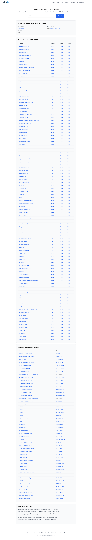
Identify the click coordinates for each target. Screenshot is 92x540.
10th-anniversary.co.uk (25, 298)
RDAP (58, 2)
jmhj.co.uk (22, 144)
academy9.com (23, 132)
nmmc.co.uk (22, 153)
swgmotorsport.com (24, 85)
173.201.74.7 (59, 380)
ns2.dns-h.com (23, 466)
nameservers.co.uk (24, 99)
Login (88, 2)
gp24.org (21, 185)
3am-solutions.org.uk (25, 268)
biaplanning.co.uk (24, 277)
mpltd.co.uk (22, 333)
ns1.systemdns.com (24, 430)
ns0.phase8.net (23, 457)
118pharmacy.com (24, 96)
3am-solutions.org (24, 129)
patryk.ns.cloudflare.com (26, 419)
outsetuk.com (22, 215)
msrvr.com (22, 286)
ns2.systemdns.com (24, 498)
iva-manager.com (23, 52)
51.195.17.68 (59, 478)
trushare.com (22, 339)
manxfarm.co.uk (23, 224)
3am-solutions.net (24, 49)
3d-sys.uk (21, 227)
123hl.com (22, 88)
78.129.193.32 (59, 404)
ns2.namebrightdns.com (25, 492)
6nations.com (22, 188)
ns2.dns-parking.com (24, 436)
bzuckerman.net (23, 289)
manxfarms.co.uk (24, 304)
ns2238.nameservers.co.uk (26, 356)
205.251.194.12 (60, 392)
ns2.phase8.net (23, 454)
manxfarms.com (23, 212)
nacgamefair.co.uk (24, 312)
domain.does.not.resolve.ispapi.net (28, 398)
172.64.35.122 (59, 419)
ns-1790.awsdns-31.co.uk (26, 401)
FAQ (52, 533)
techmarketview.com (24, 209)
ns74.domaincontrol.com (26, 383)
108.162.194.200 (60, 495)
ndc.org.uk (22, 253)
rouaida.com (22, 194)
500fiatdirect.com (23, 73)
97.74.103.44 (59, 416)
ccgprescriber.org (24, 117)
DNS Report (42, 533)
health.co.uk (22, 306)
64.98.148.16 (59, 498)
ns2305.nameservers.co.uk (26, 481)
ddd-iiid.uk (21, 147)
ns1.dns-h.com (23, 463)
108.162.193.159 (60, 445)
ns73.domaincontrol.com (26, 407)
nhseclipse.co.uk (23, 283)
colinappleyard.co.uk (24, 141)
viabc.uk (21, 271)
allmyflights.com (23, 170)
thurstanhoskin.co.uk (25, 238)
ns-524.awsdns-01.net (25, 392)
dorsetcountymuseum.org (26, 200)
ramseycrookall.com (24, 274)
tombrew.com (23, 135)
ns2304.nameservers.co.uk (26, 362)
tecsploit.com (22, 176)
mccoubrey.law (23, 94)
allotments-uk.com (24, 126)
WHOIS (53, 2)
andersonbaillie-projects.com (27, 67)
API (49, 533)
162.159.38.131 (60, 377)
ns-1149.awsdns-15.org (25, 389)
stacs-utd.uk (22, 321)
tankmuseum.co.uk (24, 164)
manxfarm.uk (22, 233)
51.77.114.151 (59, 451)
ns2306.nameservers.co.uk (26, 410)
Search (60, 16)
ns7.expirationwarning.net (26, 478)
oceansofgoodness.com (25, 114)
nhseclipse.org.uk (24, 244)
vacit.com (21, 230)
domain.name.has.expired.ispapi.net (28, 374)
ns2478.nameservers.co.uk (26, 472)
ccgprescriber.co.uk (24, 159)
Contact (62, 533)
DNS (62, 2)
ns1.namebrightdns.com (25, 433)
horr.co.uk (22, 76)
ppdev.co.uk (22, 315)
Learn (35, 533)
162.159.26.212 (60, 371)
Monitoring (82, 2)
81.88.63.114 (59, 457)
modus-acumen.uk (24, 58)
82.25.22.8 (59, 356)
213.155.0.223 (59, 359)
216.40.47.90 (59, 430)
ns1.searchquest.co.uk (25, 404)
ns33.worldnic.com (24, 371)
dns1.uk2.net (22, 359)
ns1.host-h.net (23, 475)
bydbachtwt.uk (23, 64)
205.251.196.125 (60, 389)
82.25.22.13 (59, 386)
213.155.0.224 (59, 427)
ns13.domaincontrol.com (25, 484)
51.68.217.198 (59, 362)
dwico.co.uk (22, 138)
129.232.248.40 (60, 439)
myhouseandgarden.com (26, 203)
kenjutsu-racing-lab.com (25, 301)
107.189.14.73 (59, 410)
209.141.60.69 (60, 481)
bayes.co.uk (22, 295)
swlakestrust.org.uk (24, 292)
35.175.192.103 (60, 492)
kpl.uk (20, 197)
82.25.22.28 (21, 28)
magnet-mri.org (23, 105)
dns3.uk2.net (22, 424)
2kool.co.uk (22, 156)
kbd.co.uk (21, 256)
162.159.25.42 (60, 436)
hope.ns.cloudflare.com (25, 442)
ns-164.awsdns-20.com (25, 395)
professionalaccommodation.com (28, 309)
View (52, 46)
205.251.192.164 (60, 395)
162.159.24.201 (60, 368)
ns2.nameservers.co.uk (25, 451)
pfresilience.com (23, 191)
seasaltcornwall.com (24, 79)
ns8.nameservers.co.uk (25, 386)
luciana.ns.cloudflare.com (26, 377)
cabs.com (21, 61)
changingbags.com (24, 167)
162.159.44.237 (60, 487)
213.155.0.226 (59, 424)
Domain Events (74, 2)
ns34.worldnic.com (24, 421)
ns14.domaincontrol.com (25, 380)
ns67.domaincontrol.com (25, 416)
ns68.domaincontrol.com (26, 413)
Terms (57, 533)
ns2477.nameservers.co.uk (26, 448)
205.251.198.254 (60, 401)
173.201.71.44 (60, 413)
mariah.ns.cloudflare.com (26, 495)
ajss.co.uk (21, 262)
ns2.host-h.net (23, 439)
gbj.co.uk (21, 247)
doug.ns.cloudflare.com (25, 445)
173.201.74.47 (60, 383)
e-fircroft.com (23, 324)
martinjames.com (23, 173)
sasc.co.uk (22, 235)
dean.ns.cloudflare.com (25, 490)
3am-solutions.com (24, 46)
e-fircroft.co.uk (23, 327)
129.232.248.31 (60, 463)
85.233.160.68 (60, 469)
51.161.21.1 (59, 460)
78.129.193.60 (60, 365)
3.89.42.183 (59, 433)
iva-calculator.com (24, 108)
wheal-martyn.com (24, 250)
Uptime (66, 2)
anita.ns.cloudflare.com (25, 353)
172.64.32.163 (60, 442)
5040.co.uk (22, 206)
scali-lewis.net (23, 179)
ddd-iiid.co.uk (22, 150)
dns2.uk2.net (22, 427)
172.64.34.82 (59, 353)
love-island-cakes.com (25, 55)
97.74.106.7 (59, 484)
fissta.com (22, 259)
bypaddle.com (23, 111)
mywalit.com (22, 221)
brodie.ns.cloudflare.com (26, 487)
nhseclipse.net (23, 241)
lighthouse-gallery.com (25, 123)
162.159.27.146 (60, 421)
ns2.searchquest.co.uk (25, 365)
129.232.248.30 (60, 475)
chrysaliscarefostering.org (26, 102)
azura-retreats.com (24, 70)
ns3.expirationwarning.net (26, 460)
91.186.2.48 (59, 454)
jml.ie (20, 82)
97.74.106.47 (59, 407)
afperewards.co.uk (24, 265)
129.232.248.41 (60, 466)
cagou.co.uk (22, 336)
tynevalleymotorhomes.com (26, 91)
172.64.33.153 (59, 490)
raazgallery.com (23, 318)
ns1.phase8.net (23, 469)
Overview (29, 533)
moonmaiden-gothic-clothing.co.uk (28, 280)
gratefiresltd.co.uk (24, 182)
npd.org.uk (22, 330)
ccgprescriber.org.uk (24, 162)
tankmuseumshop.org (25, 218)
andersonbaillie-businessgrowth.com (29, 120)
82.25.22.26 (59, 448)
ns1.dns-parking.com (24, 368)
